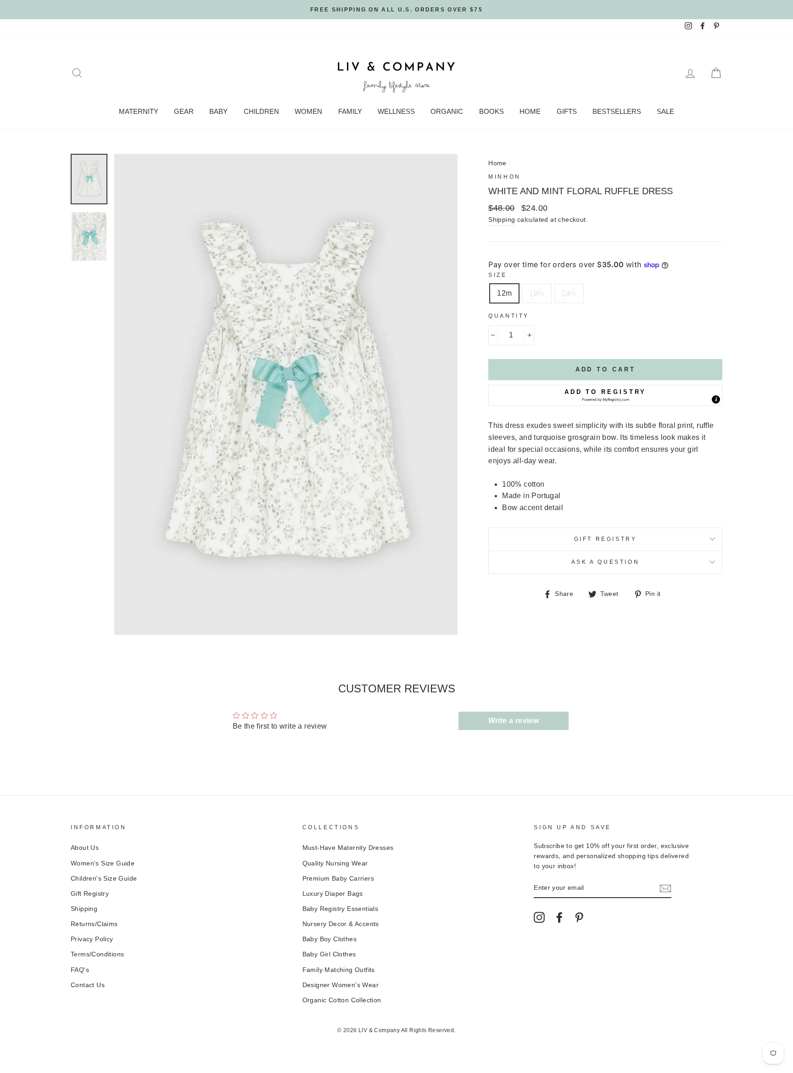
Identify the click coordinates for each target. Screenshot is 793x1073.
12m (504, 293)
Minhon (504, 177)
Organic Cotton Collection (341, 1000)
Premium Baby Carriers (338, 878)
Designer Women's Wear (340, 985)
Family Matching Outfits (338, 969)
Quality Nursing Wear (335, 863)
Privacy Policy (92, 939)
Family (350, 111)
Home (530, 111)
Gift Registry (605, 539)
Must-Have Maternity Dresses (348, 847)
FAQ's (80, 969)
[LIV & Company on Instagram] (539, 917)
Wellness (396, 111)
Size (497, 275)
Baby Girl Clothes (329, 954)
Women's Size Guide (102, 863)
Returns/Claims (94, 924)
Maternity (138, 111)
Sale (665, 111)
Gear (184, 111)
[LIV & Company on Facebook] (559, 917)
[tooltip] (716, 399)
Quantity (508, 316)
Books (491, 111)
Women (308, 111)
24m (569, 293)
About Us (85, 847)
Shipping (501, 219)
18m (536, 293)
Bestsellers (616, 111)
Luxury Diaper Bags (332, 893)
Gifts (567, 111)
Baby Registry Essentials (340, 908)
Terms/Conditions (97, 954)
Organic (446, 111)
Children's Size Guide (104, 878)
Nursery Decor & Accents (340, 924)
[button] (605, 395)
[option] (396, 10)
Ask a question (605, 562)
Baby (218, 111)
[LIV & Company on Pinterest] (579, 917)
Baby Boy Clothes (329, 939)
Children (261, 111)
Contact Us (88, 985)
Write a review (513, 721)
